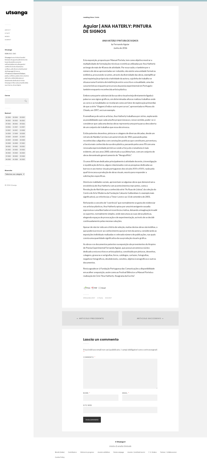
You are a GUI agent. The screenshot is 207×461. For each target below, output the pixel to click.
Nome (86, 393)
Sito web (87, 405)
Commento (89, 357)
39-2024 (22, 156)
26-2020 (15, 143)
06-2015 (22, 120)
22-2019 (8, 140)
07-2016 (8, 123)
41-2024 (15, 159)
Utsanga (14, 185)
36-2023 (22, 153)
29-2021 (15, 146)
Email (125, 393)
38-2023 (15, 156)
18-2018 (22, 133)
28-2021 (8, 146)
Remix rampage (118, 452)
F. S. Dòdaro (153, 452)
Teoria (101, 298)
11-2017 (15, 127)
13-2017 (8, 130)
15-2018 (22, 130)
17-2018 (15, 133)
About (8, 30)
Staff (7, 33)
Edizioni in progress (87, 452)
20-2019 (15, 136)
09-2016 (22, 123)
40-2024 (8, 159)
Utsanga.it (120, 442)
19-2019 (8, 136)
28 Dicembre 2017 (89, 298)
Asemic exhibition (104, 452)
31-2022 (8, 149)
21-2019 (22, 136)
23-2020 (15, 140)
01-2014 (8, 117)
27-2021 (22, 143)
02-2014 (15, 117)
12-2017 (22, 127)
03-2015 (22, 117)
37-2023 (8, 156)
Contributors (72, 452)
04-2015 (8, 120)
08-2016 (15, 123)
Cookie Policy (59, 457)
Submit (8, 40)
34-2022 (8, 153)
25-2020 (8, 143)
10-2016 (8, 127)
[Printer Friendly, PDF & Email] (94, 288)
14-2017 (15, 130)
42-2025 (22, 159)
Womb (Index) (59, 452)
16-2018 (8, 133)
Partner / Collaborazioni (168, 452)
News (7, 36)
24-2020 (22, 140)
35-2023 (15, 153)
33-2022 (22, 149)
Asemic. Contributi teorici (136, 452)
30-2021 (22, 146)
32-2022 (15, 149)
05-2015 (15, 120)
